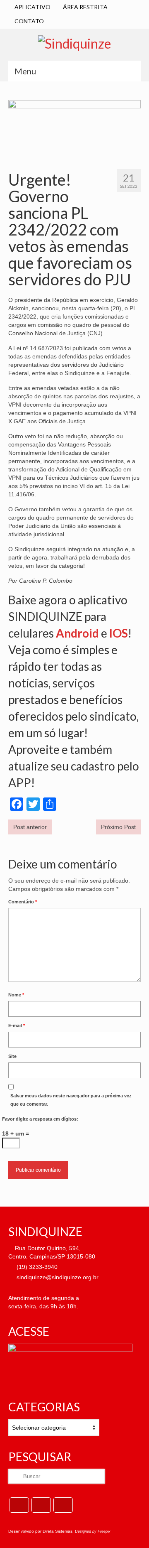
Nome (16, 994)
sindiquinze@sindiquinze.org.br (57, 1277)
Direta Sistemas (57, 1531)
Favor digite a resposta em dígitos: (40, 1118)
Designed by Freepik (93, 1531)
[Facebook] (19, 1505)
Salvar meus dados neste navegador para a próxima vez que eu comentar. (71, 1099)
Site (12, 1056)
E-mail (16, 1025)
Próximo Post (118, 827)
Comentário (22, 901)
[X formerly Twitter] (41, 1505)
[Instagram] (63, 1505)
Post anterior (30, 827)
